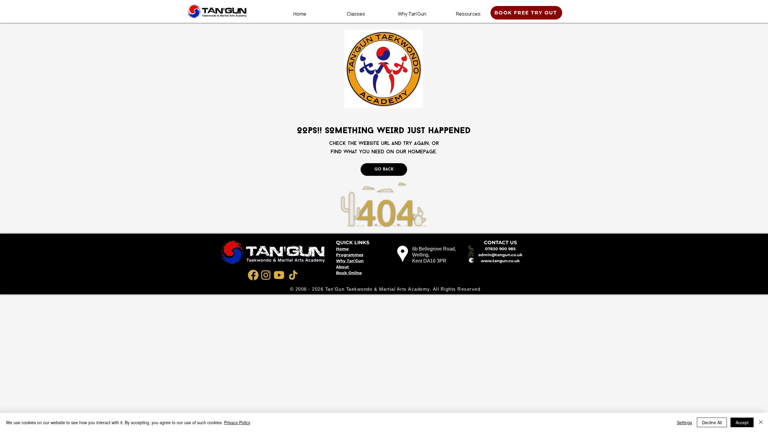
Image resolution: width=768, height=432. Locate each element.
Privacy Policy (237, 422)
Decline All (712, 422)
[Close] (760, 422)
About (342, 266)
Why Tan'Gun (350, 260)
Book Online (349, 272)
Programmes (349, 254)
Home (342, 248)
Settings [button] (684, 422)
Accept (742, 422)
